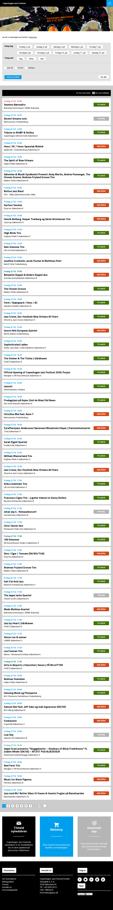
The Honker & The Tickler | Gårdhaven (25, 358)
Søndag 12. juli (98, 53)
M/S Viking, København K (14, 710)
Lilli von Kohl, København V (15, 250)
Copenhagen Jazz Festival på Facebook (80, 879)
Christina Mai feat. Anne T (19, 414)
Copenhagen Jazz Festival (18, 37)
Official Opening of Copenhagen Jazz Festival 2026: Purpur (37, 372)
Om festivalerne (9, 879)
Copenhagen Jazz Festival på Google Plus (91, 879)
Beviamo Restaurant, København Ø (19, 501)
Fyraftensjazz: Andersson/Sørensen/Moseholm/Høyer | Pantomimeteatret (47, 428)
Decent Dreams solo (15, 118)
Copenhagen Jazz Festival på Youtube (103, 879)
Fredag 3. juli (24, 47)
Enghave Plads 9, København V (17, 236)
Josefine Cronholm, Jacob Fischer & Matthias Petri (32, 261)
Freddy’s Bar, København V (15, 445)
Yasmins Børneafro (15, 105)
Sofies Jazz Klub (11, 348)
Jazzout (8, 386)
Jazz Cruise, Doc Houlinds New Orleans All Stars (31, 317)
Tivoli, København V (12, 431)
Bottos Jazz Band (14, 191)
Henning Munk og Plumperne (20, 693)
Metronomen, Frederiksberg (16, 122)
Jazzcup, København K (14, 222)
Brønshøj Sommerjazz (14, 108)
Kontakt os (7, 887)
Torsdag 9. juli (43, 53)
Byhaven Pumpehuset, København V (19, 585)
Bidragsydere (8, 882)
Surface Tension (13, 205)
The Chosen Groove (15, 289)
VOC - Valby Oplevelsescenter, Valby (19, 194)
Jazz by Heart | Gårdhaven (18, 623)
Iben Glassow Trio (14, 247)
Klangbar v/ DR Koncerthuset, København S (22, 375)
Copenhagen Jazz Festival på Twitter (85, 879)
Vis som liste (84, 93)
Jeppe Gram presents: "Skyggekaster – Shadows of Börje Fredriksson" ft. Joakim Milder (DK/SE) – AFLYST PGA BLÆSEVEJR (46, 750)
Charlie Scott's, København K (16, 599)
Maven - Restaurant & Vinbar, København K (22, 654)
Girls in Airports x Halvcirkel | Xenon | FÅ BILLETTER (33, 665)
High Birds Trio (12, 233)
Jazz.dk (4, 37)
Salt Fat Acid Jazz (14, 581)
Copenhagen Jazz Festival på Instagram (97, 879)
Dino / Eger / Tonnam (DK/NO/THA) (24, 553)
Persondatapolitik (9, 890)
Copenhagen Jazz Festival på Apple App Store (81, 894)
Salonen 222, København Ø (15, 738)
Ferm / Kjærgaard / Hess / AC (21, 303)
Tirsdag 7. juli (95, 47)
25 (39, 806)
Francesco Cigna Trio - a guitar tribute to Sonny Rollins (35, 498)
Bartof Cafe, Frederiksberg (15, 264)
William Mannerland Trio (18, 456)
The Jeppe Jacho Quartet (17, 595)
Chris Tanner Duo (13, 526)
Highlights (31, 68)
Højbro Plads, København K (15, 164)
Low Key (8, 735)
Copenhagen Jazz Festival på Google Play (88, 894)
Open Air (10, 68)
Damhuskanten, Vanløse (14, 389)
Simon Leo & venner (15, 637)
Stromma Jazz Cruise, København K (19, 320)
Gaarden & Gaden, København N (17, 306)
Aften (31, 59)
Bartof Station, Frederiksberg (16, 334)
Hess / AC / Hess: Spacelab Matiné (23, 146)
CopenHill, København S (14, 724)
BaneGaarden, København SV (16, 797)
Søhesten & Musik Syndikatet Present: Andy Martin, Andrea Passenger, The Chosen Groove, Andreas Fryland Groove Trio (47, 175)
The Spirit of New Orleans (18, 160)
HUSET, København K (13, 362)
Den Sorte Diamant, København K (18, 403)
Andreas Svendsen (14, 679)
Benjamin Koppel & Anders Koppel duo (26, 275)
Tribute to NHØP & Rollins (19, 132)
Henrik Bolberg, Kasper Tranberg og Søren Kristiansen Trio (37, 219)
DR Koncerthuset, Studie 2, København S (21, 543)
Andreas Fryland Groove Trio (20, 567)
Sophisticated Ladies (16, 344)
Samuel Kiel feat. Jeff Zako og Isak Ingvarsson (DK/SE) (35, 707)
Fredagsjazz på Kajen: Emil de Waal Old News (30, 400)
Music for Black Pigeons (18, 779)
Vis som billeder (102, 93)
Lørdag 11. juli (79, 53)
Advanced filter (13, 77)
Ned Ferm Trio (12, 765)
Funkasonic (10, 721)
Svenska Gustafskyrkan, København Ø (20, 278)
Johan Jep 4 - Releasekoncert (20, 512)
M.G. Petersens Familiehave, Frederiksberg (22, 696)
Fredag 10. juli (61, 53)
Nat (42, 59)
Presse (5, 884)
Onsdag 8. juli (25, 53)
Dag (20, 59)
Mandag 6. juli (77, 47)
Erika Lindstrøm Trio (15, 484)
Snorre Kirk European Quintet (20, 330)
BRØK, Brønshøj (32, 108)
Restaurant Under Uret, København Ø (20, 529)
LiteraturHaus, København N (16, 515)
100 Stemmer (11, 539)
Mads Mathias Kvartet (17, 609)
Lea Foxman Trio (13, 651)
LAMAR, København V (13, 640)
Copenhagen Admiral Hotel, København (21, 136)
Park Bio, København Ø (13, 783)
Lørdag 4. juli (41, 47)
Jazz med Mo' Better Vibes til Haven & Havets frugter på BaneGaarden (44, 793)
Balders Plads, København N (16, 180)
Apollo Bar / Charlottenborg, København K (22, 150)
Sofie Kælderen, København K (33, 348)
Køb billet (101, 146)
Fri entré (20, 68)
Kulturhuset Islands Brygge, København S (22, 755)
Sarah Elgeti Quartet (15, 442)
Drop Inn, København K (13, 208)
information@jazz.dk (49, 893)
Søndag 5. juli (59, 47)
